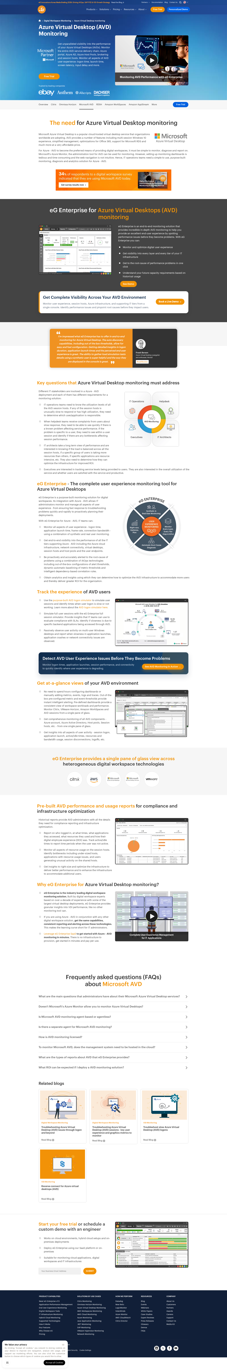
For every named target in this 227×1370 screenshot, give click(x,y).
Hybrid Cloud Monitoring (49, 1318)
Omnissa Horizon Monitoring (89, 1305)
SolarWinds (120, 1311)
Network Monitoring (85, 1334)
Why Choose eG (46, 1331)
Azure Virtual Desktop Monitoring (91, 1308)
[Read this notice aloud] (63, 1345)
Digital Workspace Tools (49, 1311)
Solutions (104, 9)
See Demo (128, 284)
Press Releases (147, 1321)
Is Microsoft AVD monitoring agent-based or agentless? (75, 1016)
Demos (144, 1328)
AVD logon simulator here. (93, 607)
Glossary (144, 1324)
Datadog (119, 1301)
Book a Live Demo (169, 301)
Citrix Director (121, 1321)
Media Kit (170, 1324)
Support (169, 1318)
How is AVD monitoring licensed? (60, 1037)
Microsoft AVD (86, 105)
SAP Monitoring (84, 1328)
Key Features (44, 1328)
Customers (171, 1305)
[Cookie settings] (7, 1362)
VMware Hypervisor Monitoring (90, 1331)
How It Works (44, 1324)
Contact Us (173, 2)
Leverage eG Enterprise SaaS (60, 934)
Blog (166, 2)
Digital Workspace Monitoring (57, 21)
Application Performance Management (56, 1305)
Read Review (142, 362)
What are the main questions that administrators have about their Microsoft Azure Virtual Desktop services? (109, 996)
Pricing (116, 9)
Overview (43, 105)
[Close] (222, 464)
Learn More (111, 2)
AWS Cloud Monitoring (87, 1314)
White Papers (146, 1311)
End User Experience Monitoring (53, 1308)
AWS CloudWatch (123, 1318)
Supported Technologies (49, 1321)
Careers (169, 1314)
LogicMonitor (121, 1308)
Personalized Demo (178, 9)
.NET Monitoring (84, 1324)
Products (91, 9)
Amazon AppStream (139, 105)
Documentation (157, 2)
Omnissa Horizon (67, 105)
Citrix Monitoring (84, 1301)
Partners (144, 2)
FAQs (143, 1331)
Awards (169, 1311)
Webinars (145, 1308)
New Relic (119, 1305)
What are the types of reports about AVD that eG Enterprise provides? (84, 1057)
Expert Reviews (147, 1318)
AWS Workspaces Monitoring (89, 1311)
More (154, 105)
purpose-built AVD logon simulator (72, 600)
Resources (129, 9)
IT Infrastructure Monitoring (51, 1314)
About (141, 9)
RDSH (99, 105)
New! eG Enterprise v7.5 (49, 1301)
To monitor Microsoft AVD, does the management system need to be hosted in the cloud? (97, 1047)
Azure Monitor (121, 1314)
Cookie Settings (85, 1350)
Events (144, 1305)
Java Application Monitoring (89, 1321)
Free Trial (157, 9)
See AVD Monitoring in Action (163, 666)
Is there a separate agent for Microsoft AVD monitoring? (75, 1027)
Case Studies (146, 1314)
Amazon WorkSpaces (115, 105)
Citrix (53, 105)
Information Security (70, 1350)
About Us (170, 1301)
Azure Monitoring (84, 1318)
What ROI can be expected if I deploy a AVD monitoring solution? (81, 1067)
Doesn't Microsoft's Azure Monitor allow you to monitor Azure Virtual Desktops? (91, 1006)
